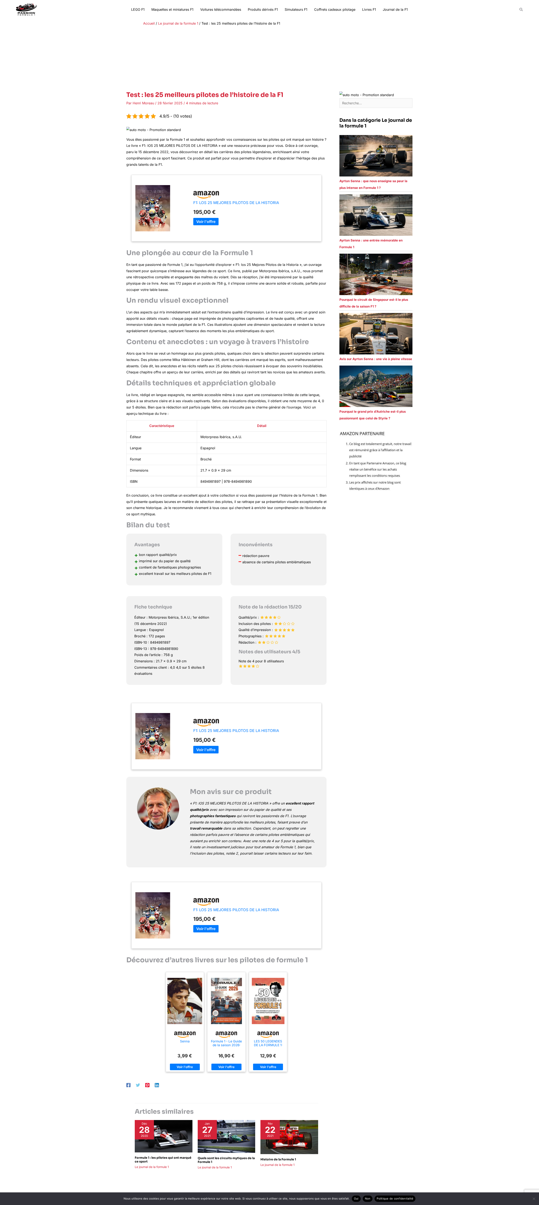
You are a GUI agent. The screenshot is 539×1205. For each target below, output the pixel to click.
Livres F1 (369, 9)
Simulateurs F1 (296, 9)
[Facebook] (128, 1085)
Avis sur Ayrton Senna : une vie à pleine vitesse (375, 359)
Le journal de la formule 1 (152, 1167)
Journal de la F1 (395, 9)
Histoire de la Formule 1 (278, 1159)
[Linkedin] (157, 1085)
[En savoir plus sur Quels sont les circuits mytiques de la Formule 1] (226, 1136)
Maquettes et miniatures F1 (172, 9)
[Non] (534, 1199)
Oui (356, 1198)
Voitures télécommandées (220, 9)
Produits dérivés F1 (263, 9)
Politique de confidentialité (395, 1198)
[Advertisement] (269, 59)
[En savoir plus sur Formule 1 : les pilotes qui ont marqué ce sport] (163, 1136)
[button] (521, 9)
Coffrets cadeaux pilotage (334, 9)
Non (368, 1198)
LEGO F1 (138, 9)
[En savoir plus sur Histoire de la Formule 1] (289, 1137)
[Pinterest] (147, 1085)
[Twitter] (138, 1085)
